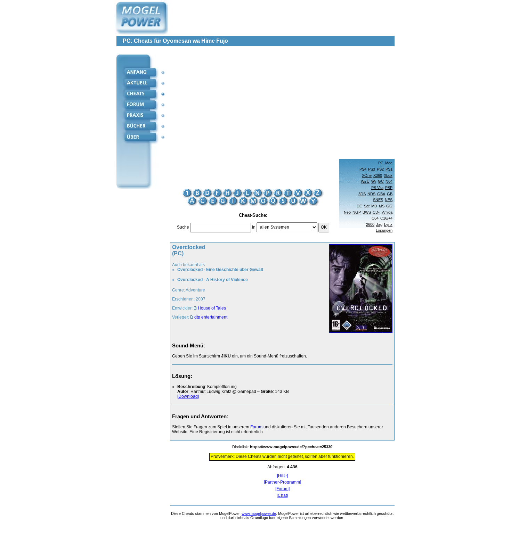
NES (388, 200)
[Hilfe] (282, 476)
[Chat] (282, 495)
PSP (388, 188)
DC (359, 206)
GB (389, 194)
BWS (367, 212)
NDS (371, 194)
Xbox (388, 175)
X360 (377, 175)
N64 (389, 181)
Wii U (365, 181)
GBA (381, 194)
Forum (256, 427)
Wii (373, 181)
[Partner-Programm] (282, 482)
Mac (388, 163)
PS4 (362, 169)
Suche (183, 227)
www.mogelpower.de (259, 513)
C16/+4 (386, 218)
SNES (378, 200)
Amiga (387, 212)
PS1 (389, 169)
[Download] (188, 396)
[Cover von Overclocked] (358, 289)
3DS (362, 194)
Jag (379, 224)
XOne (367, 175)
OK (324, 227)
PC (380, 163)
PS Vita (377, 188)
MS (381, 206)
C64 (375, 218)
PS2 (380, 169)
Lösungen (384, 230)
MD (374, 206)
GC (381, 181)
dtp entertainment (210, 317)
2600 (370, 224)
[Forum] (282, 489)
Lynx (388, 224)
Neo (347, 212)
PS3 (371, 169)
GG (389, 206)
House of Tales (212, 308)
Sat (367, 206)
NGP (356, 212)
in (254, 227)
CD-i (376, 212)
